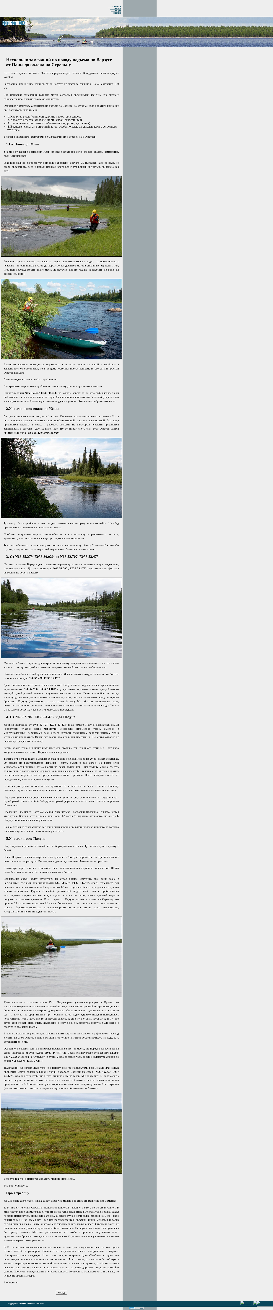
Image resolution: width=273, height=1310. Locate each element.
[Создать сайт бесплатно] (136, 1308)
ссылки (115, 13)
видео (116, 10)
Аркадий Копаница (26, 1304)
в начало (114, 6)
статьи (115, 8)
